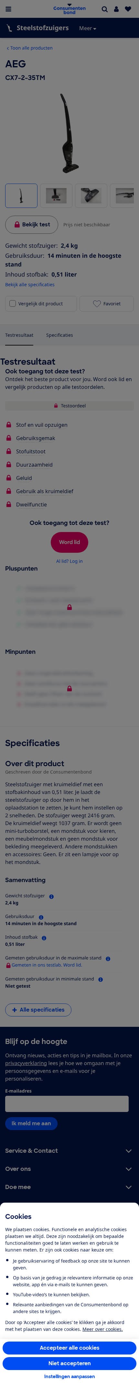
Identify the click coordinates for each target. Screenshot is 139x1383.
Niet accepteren (69, 1363)
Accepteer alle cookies (70, 1347)
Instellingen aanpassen (69, 1376)
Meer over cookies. (102, 1329)
